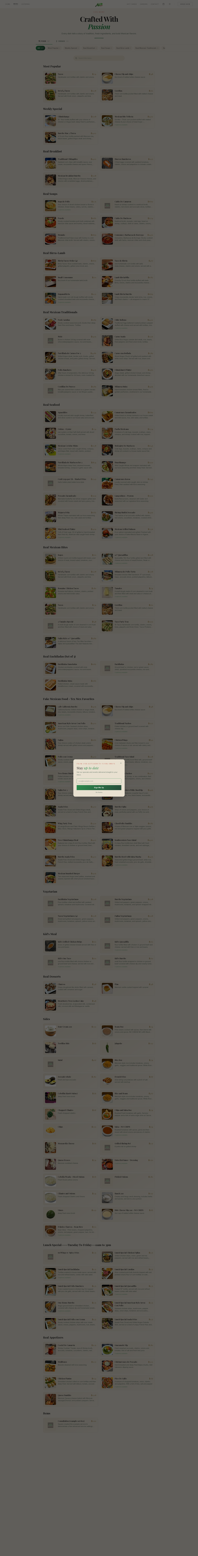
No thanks (99, 792)
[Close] (121, 763)
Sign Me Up (99, 788)
